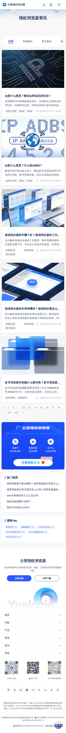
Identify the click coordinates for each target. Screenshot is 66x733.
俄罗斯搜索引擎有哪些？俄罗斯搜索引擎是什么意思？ (34, 483)
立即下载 (47, 578)
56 (47, 407)
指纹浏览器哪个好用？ (19, 501)
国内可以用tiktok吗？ (19, 507)
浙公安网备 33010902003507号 (51, 717)
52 (24, 407)
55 (41, 407)
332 (16, 412)
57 (53, 407)
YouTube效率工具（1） (15, 532)
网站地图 (49, 726)
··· (18, 407)
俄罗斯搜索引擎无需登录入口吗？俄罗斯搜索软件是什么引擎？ (34, 489)
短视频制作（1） (28, 527)
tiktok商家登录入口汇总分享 (22, 495)
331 (9, 412)
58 (59, 407)
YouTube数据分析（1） (38, 532)
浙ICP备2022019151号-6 (33, 720)
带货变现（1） (12, 527)
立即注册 (19, 578)
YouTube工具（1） (13, 537)
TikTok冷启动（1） (46, 527)
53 (29, 407)
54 (35, 407)
